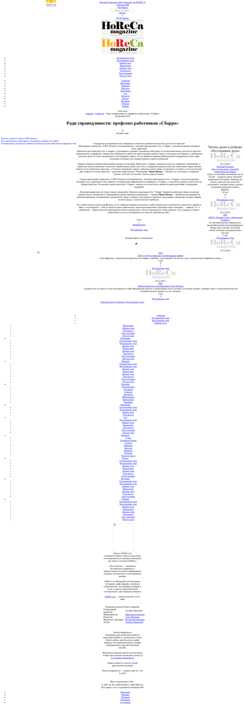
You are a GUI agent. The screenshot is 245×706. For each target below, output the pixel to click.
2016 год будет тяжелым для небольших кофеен (160, 255)
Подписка (123, 7)
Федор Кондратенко (135, 619)
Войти (122, 13)
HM (225, 215)
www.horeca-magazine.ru (122, 658)
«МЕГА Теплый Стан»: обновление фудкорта (225, 218)
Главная (89, 113)
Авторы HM (123, 5)
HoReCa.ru (110, 596)
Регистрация (122, 18)
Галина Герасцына (134, 622)
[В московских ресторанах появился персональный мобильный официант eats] (122, 141)
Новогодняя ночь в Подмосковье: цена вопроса (160, 286)
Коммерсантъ (139, 225)
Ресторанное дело (139, 230)
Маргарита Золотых (135, 614)
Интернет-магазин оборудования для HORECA (122, 2)
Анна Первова (132, 617)
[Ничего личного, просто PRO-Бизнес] (122, 136)
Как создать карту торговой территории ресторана (225, 170)
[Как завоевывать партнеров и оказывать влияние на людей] (122, 138)
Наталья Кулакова (225, 166)
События (99, 113)
